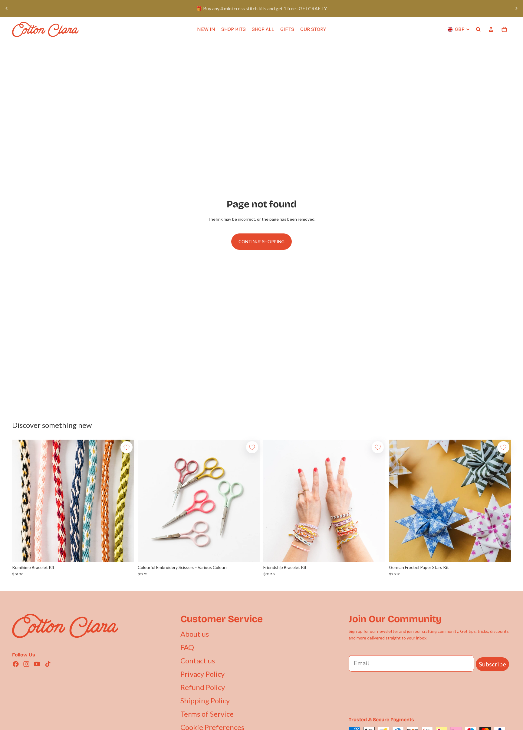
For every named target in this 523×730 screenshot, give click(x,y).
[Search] (478, 29)
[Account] (491, 29)
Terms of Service (207, 713)
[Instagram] (26, 664)
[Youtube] (37, 664)
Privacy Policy (202, 673)
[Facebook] (15, 664)
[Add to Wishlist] (126, 447)
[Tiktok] (47, 664)
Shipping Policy (205, 700)
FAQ (187, 647)
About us (194, 633)
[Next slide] (516, 8)
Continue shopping (261, 241)
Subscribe (492, 664)
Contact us (197, 660)
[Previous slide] (6, 8)
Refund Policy (202, 687)
